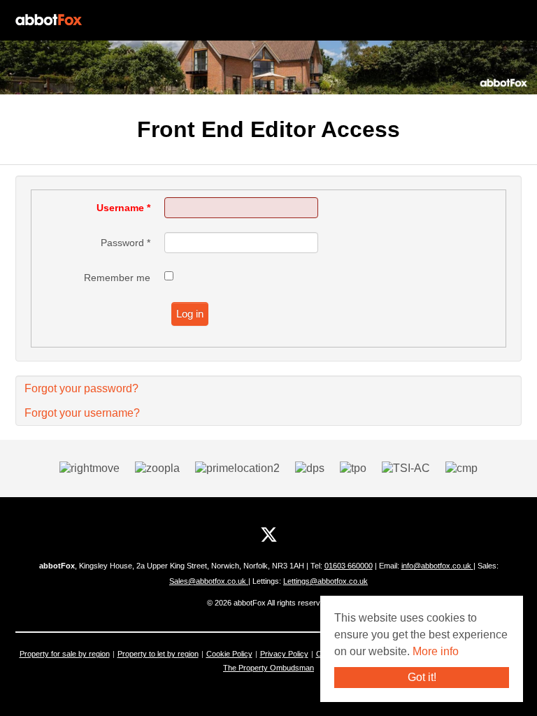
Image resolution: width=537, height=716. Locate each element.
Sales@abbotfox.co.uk (208, 581)
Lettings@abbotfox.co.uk (325, 581)
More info (436, 651)
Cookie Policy (229, 654)
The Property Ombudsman (268, 668)
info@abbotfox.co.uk (437, 565)
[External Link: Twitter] (269, 535)
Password (125, 242)
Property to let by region (158, 654)
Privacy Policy (284, 654)
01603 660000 (348, 565)
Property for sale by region (65, 654)
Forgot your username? (82, 413)
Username (123, 207)
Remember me (117, 277)
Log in (189, 314)
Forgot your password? (81, 388)
